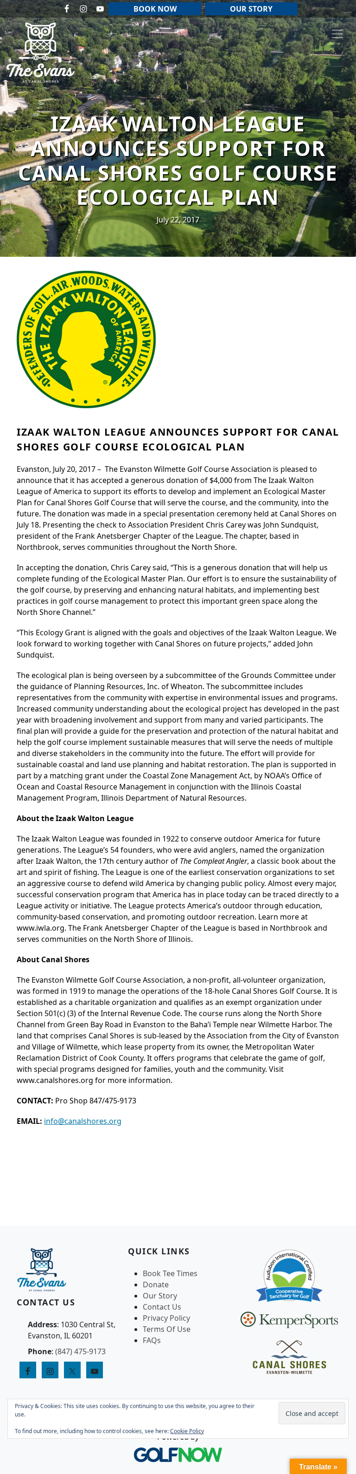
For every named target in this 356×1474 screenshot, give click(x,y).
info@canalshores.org (82, 1121)
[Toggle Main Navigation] (337, 34)
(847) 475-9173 (80, 1351)
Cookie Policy (187, 1431)
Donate (156, 1284)
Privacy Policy (166, 1318)
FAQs (152, 1340)
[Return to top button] (337, 1208)
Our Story (160, 1296)
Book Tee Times (170, 1273)
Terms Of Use (167, 1329)
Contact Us (162, 1307)
